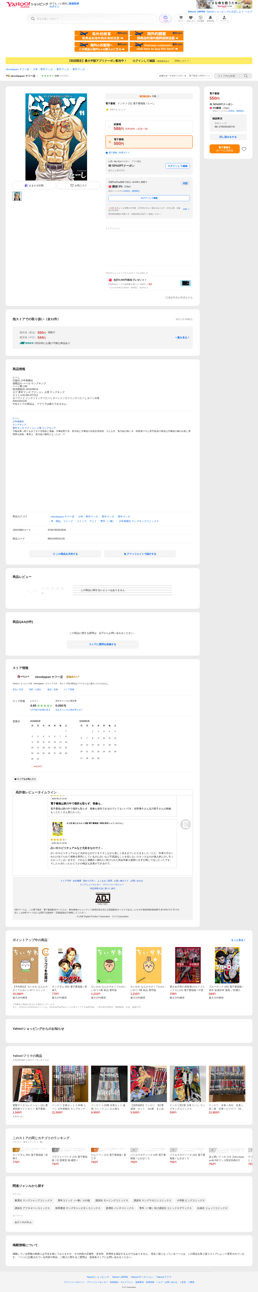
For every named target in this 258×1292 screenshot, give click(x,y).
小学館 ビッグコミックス (191, 1200)
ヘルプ (248, 11)
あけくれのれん (23, 1222)
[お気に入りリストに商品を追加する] (244, 149)
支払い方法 (18, 689)
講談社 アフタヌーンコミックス (32, 1208)
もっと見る (237, 940)
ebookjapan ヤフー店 (17, 69)
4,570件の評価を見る (40, 710)
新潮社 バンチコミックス (120, 1208)
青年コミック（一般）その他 (74, 1200)
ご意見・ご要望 (187, 1282)
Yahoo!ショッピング (98, 1277)
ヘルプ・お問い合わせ (166, 1282)
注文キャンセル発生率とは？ (69, 710)
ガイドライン (127, 1282)
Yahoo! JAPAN (196, 11)
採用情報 (150, 1282)
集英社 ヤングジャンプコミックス (33, 1200)
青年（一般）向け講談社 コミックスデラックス (165, 1208)
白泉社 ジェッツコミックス (212, 1208)
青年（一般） (107, 521)
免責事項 (139, 1282)
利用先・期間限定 (132, 191)
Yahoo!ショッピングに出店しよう (225, 11)
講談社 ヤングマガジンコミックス (152, 1200)
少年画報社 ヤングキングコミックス (139, 521)
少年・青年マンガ (43, 69)
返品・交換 (52, 689)
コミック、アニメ (87, 521)
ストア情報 (69, 689)
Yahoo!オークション (142, 1277)
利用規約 (114, 1282)
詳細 (185, 209)
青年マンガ (63, 69)
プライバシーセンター (97, 1282)
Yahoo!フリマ (163, 1277)
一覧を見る (181, 337)
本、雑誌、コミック (62, 521)
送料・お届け (35, 689)
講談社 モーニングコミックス (111, 1200)
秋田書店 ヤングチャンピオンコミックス (77, 1208)
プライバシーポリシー (74, 1282)
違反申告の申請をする (180, 297)
